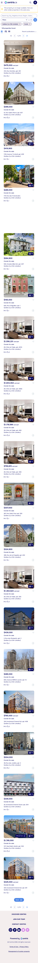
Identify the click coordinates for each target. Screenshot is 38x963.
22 (32, 144)
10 (32, 752)
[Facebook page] (15, 930)
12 (32, 420)
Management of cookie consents (19, 951)
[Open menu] (2, 2)
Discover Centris (19, 914)
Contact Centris (19, 924)
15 (32, 295)
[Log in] (35, 2)
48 (32, 836)
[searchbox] (18, 16)
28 (32, 669)
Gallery (2, 31)
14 (32, 337)
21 (32, 545)
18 (32, 185)
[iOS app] (23, 930)
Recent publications (28, 31)
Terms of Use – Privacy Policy (19, 947)
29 (32, 628)
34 (32, 503)
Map (5, 31)
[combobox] (19, 16)
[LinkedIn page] (19, 930)
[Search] (30, 2)
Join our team (19, 919)
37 (32, 102)
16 (32, 711)
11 (32, 60)
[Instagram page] (10, 930)
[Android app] (27, 930)
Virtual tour (19, 836)
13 (32, 378)
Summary (9, 31)
